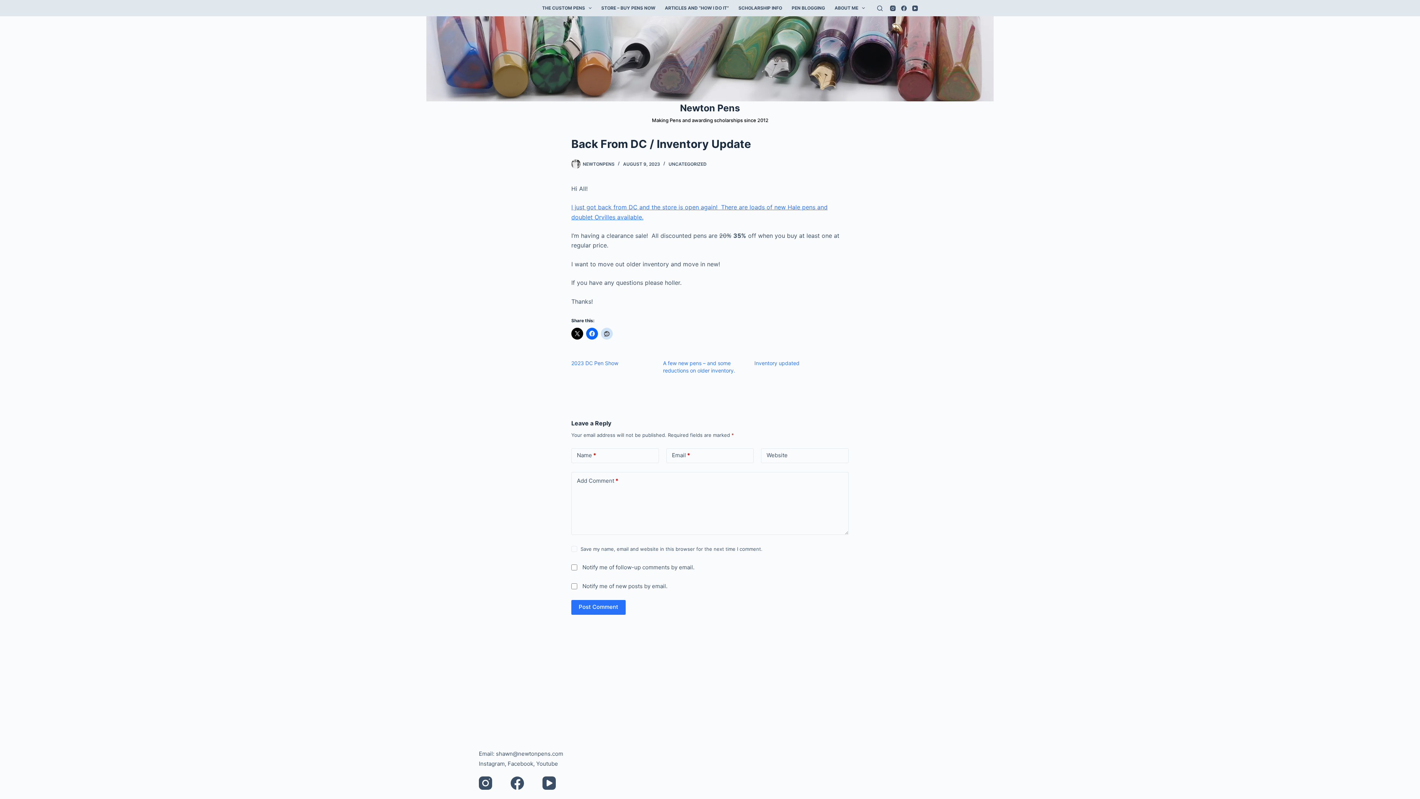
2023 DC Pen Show (594, 363)
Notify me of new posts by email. (624, 586)
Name (586, 455)
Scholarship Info (760, 8)
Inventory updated (776, 363)
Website (777, 455)
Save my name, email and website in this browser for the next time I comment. (672, 549)
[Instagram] (893, 8)
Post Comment (598, 606)
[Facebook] (904, 8)
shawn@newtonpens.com (529, 753)
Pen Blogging (808, 8)
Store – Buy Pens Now (628, 8)
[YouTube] (915, 8)
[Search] (880, 8)
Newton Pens (710, 108)
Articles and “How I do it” (697, 8)
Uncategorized (688, 164)
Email (681, 455)
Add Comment (597, 480)
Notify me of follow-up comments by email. (638, 567)
